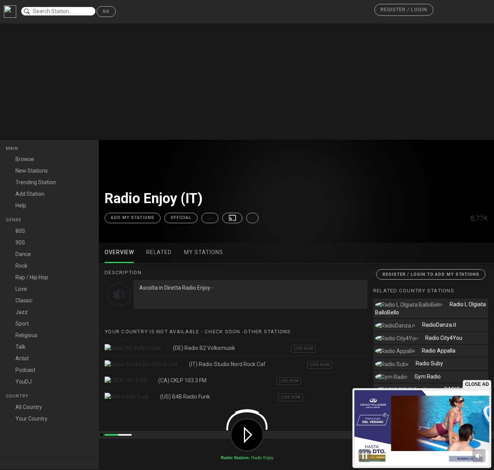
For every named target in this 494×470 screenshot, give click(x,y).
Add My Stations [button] (132, 217)
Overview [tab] (119, 252)
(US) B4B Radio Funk (185, 397)
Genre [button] (14, 219)
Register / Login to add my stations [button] (430, 274)
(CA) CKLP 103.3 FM (182, 380)
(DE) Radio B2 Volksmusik (204, 348)
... (210, 217)
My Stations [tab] (203, 252)
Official (181, 217)
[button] (404, 9)
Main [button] (13, 148)
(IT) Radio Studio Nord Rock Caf (227, 364)
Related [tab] (159, 252)
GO (106, 11)
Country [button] (18, 396)
